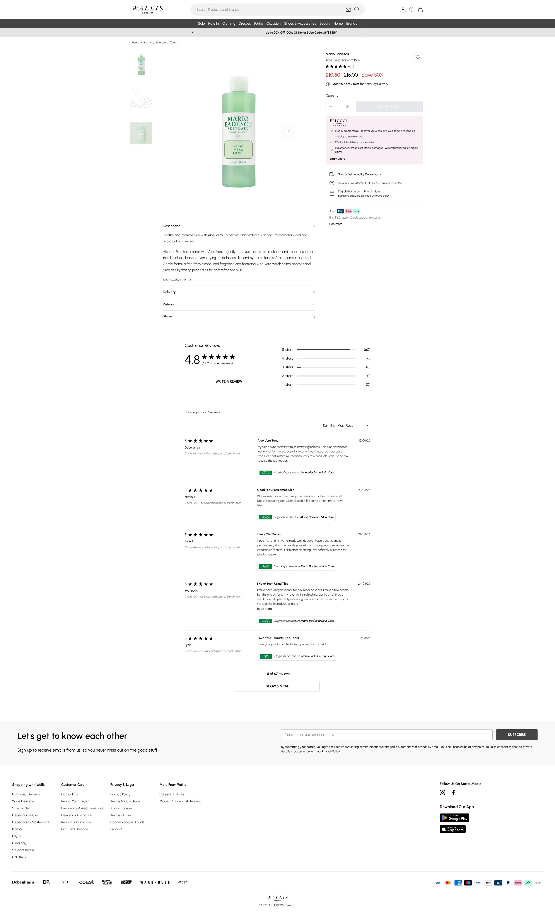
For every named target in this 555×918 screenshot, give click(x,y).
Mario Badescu (337, 54)
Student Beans (23, 850)
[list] (239, 132)
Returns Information (76, 822)
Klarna (17, 829)
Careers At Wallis (171, 794)
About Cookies (121, 808)
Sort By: (329, 425)
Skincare (161, 42)
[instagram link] (442, 792)
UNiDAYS (19, 857)
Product (116, 829)
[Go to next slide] (288, 131)
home (135, 42)
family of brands (416, 747)
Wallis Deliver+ (23, 801)
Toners (174, 42)
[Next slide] (362, 32)
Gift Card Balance (74, 829)
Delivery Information (76, 815)
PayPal (17, 836)
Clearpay (19, 843)
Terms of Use (120, 815)
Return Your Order (75, 801)
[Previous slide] (193, 32)
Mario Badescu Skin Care (317, 472)
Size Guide (20, 808)
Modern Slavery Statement (180, 801)
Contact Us (69, 794)
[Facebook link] (453, 792)
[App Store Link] (454, 823)
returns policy (381, 195)
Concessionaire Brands (127, 822)
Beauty (147, 42)
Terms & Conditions (125, 801)
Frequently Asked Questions (82, 808)
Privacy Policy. (331, 751)
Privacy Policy (120, 794)
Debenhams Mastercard (30, 822)
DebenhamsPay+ (25, 815)
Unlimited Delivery (26, 794)
